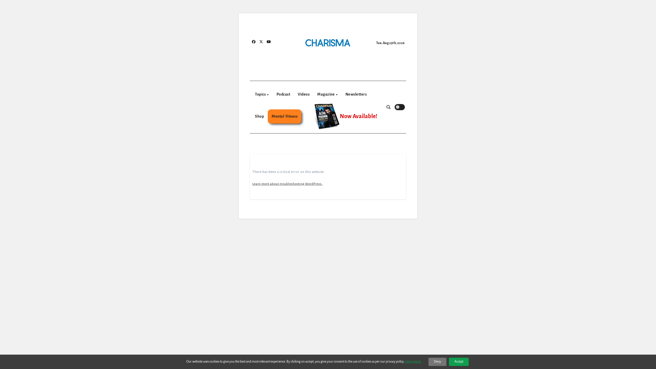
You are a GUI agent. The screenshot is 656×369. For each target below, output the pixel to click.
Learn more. (413, 361)
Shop (259, 116)
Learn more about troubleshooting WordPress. (287, 184)
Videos (304, 94)
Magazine (326, 94)
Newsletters (356, 94)
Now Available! (358, 116)
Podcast (283, 94)
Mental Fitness (285, 116)
